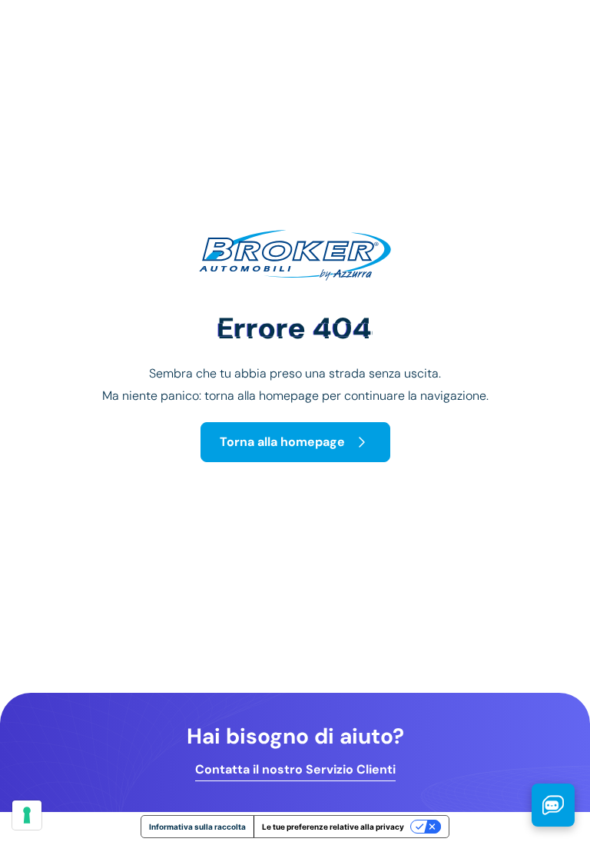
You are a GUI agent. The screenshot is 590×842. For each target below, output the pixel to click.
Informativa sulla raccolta (197, 826)
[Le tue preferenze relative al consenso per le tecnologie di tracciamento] (26, 815)
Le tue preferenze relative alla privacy (333, 826)
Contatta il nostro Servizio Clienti (295, 769)
